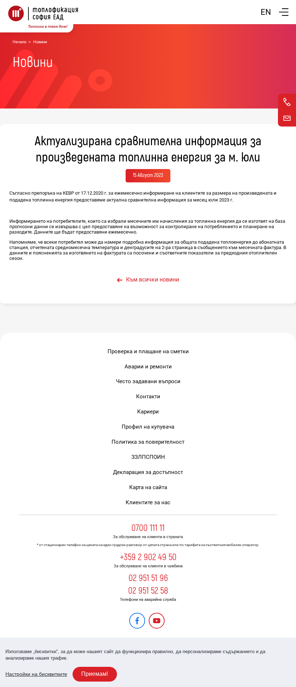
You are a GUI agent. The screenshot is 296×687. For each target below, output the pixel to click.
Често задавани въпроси (148, 381)
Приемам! (94, 674)
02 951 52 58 (148, 591)
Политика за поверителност (148, 442)
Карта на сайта (148, 487)
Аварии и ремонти (148, 366)
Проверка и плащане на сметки (148, 351)
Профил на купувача (148, 427)
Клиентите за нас (148, 502)
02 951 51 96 (148, 578)
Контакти (148, 396)
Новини (40, 42)
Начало (19, 42)
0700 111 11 (148, 528)
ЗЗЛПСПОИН (148, 457)
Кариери (148, 411)
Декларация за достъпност (148, 472)
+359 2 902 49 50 (148, 557)
